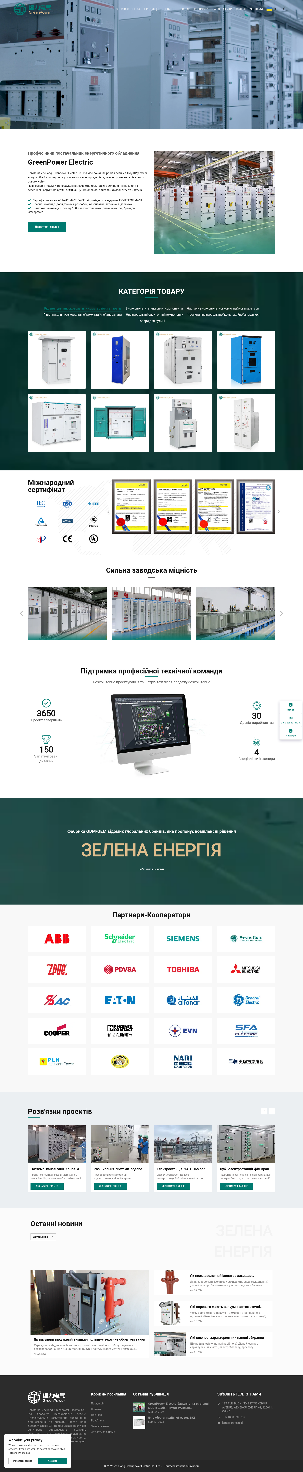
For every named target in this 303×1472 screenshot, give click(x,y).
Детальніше (40, 1236)
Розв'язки (201, 9)
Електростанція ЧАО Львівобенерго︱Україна (120, 1169)
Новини (168, 9)
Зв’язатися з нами (249, 9)
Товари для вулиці (151, 321)
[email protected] (232, 1422)
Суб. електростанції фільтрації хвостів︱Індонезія (183, 1169)
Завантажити (222, 9)
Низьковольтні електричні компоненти (154, 314)
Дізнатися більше (47, 226)
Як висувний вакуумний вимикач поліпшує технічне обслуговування (89, 1339)
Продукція (151, 9)
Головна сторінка (127, 9)
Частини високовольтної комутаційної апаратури (223, 308)
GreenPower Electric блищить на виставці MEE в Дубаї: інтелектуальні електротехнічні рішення (178, 1406)
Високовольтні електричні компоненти (154, 308)
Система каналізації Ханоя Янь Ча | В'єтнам (246, 1169)
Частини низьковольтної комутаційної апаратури (223, 314)
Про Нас (184, 9)
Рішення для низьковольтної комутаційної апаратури (82, 314)
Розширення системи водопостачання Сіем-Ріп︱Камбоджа (57, 1169)
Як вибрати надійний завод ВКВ (172, 1417)
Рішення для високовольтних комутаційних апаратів (83, 308)
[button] (109, 512)
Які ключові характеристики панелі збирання (227, 1337)
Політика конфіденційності (181, 1466)
